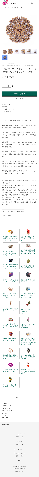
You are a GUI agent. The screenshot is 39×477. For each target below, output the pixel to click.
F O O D (4, 415)
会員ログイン (19, 444)
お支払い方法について (9, 111)
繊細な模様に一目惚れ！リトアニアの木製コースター (20, 65)
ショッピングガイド (19, 433)
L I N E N (4, 403)
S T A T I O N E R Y (8, 411)
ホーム (3, 63)
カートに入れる (19, 93)
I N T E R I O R (6, 406)
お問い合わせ (19, 98)
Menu (36, 3)
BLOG (19, 460)
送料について (6, 104)
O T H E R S (5, 418)
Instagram (5, 425)
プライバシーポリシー (19, 468)
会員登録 (19, 441)
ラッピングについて (8, 109)
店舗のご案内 (19, 456)
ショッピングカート (19, 449)
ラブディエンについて (19, 453)
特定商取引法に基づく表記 (19, 466)
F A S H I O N (6, 408)
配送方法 (5, 106)
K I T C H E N (11, 63)
